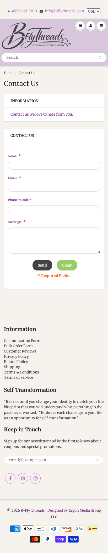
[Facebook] (10, 478)
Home (8, 73)
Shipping (12, 367)
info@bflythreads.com (64, 11)
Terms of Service (18, 377)
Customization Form (22, 340)
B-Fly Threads (33, 510)
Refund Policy (16, 361)
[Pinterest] (23, 478)
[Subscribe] (97, 460)
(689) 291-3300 (24, 11)
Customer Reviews (20, 351)
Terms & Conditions (21, 372)
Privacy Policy (16, 356)
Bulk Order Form (18, 346)
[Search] (100, 57)
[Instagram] (35, 478)
